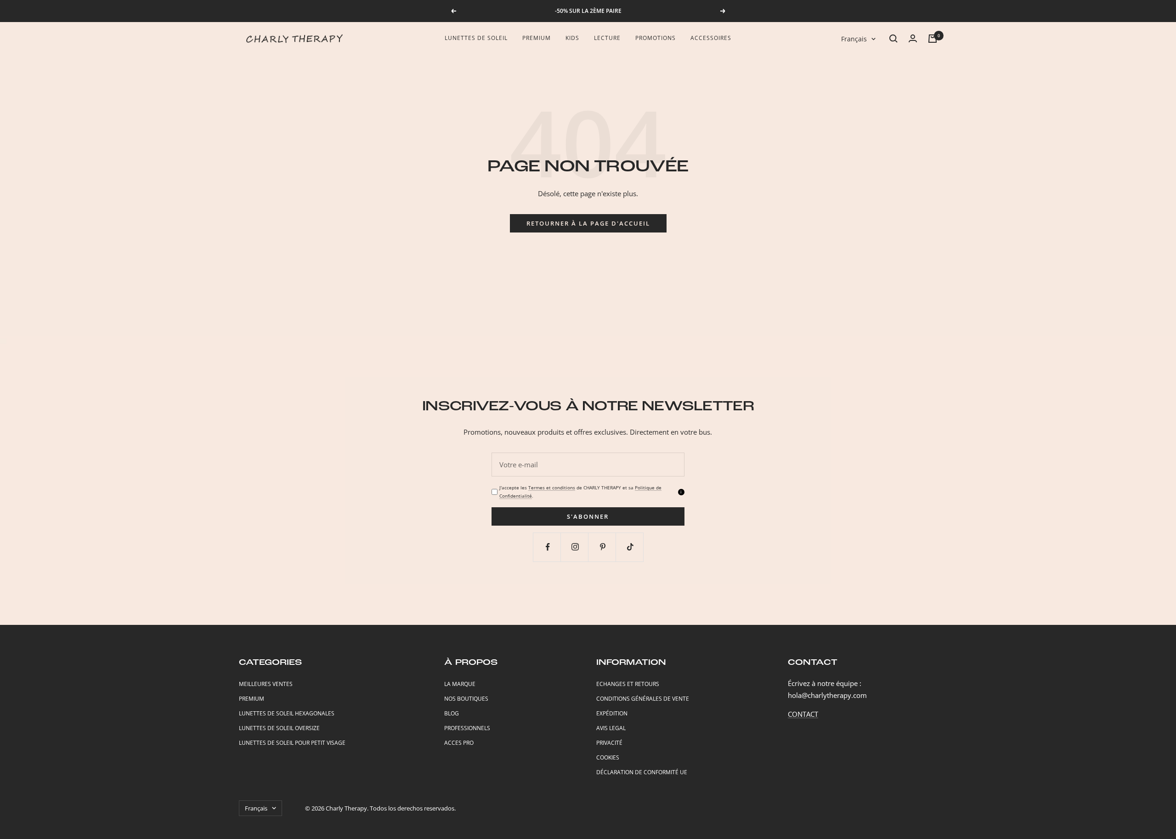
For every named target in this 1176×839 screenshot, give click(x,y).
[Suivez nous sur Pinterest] (603, 547)
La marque (459, 684)
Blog (451, 713)
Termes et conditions (551, 487)
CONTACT (803, 714)
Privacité (609, 743)
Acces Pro (459, 743)
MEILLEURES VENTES (266, 684)
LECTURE (607, 38)
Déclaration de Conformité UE (641, 772)
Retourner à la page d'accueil (588, 223)
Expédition (612, 713)
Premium (536, 38)
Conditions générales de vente (642, 699)
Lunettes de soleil (476, 38)
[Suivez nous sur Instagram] (575, 547)
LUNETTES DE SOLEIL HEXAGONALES (286, 713)
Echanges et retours (627, 684)
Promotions (655, 38)
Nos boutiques (466, 699)
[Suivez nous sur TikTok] (630, 547)
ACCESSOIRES (710, 38)
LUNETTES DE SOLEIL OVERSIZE (279, 728)
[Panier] (932, 38)
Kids (572, 38)
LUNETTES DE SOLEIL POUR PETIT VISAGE (292, 743)
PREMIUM (251, 699)
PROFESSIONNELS (467, 728)
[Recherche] (893, 38)
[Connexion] (913, 38)
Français (854, 38)
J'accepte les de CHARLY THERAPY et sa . (580, 491)
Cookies (607, 757)
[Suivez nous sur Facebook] (547, 547)
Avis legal (611, 728)
